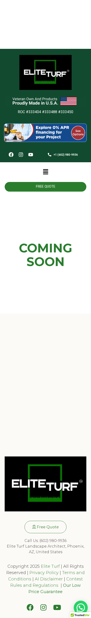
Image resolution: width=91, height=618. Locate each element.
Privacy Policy (43, 572)
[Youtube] (30, 155)
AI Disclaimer (49, 579)
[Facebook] (11, 155)
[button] (45, 172)
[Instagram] (21, 155)
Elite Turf (50, 566)
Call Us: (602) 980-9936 (45, 540)
